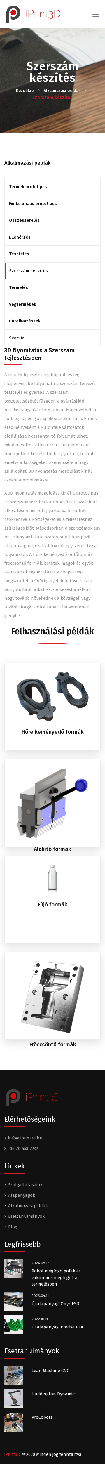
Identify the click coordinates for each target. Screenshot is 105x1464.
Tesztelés (19, 253)
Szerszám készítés (28, 270)
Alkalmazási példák (62, 90)
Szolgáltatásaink (25, 1184)
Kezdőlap (25, 90)
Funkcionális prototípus (33, 203)
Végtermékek (22, 304)
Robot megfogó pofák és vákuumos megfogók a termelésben (56, 1277)
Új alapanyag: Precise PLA (57, 1327)
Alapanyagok (21, 1195)
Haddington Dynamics (54, 1394)
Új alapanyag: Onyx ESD (55, 1303)
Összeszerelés (24, 220)
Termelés (18, 287)
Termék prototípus (28, 186)
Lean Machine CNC (50, 1370)
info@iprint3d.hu (25, 1138)
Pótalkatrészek (25, 321)
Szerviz (16, 338)
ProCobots (42, 1417)
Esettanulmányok (26, 1216)
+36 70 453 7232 (23, 1148)
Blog (12, 1226)
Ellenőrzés (20, 237)
